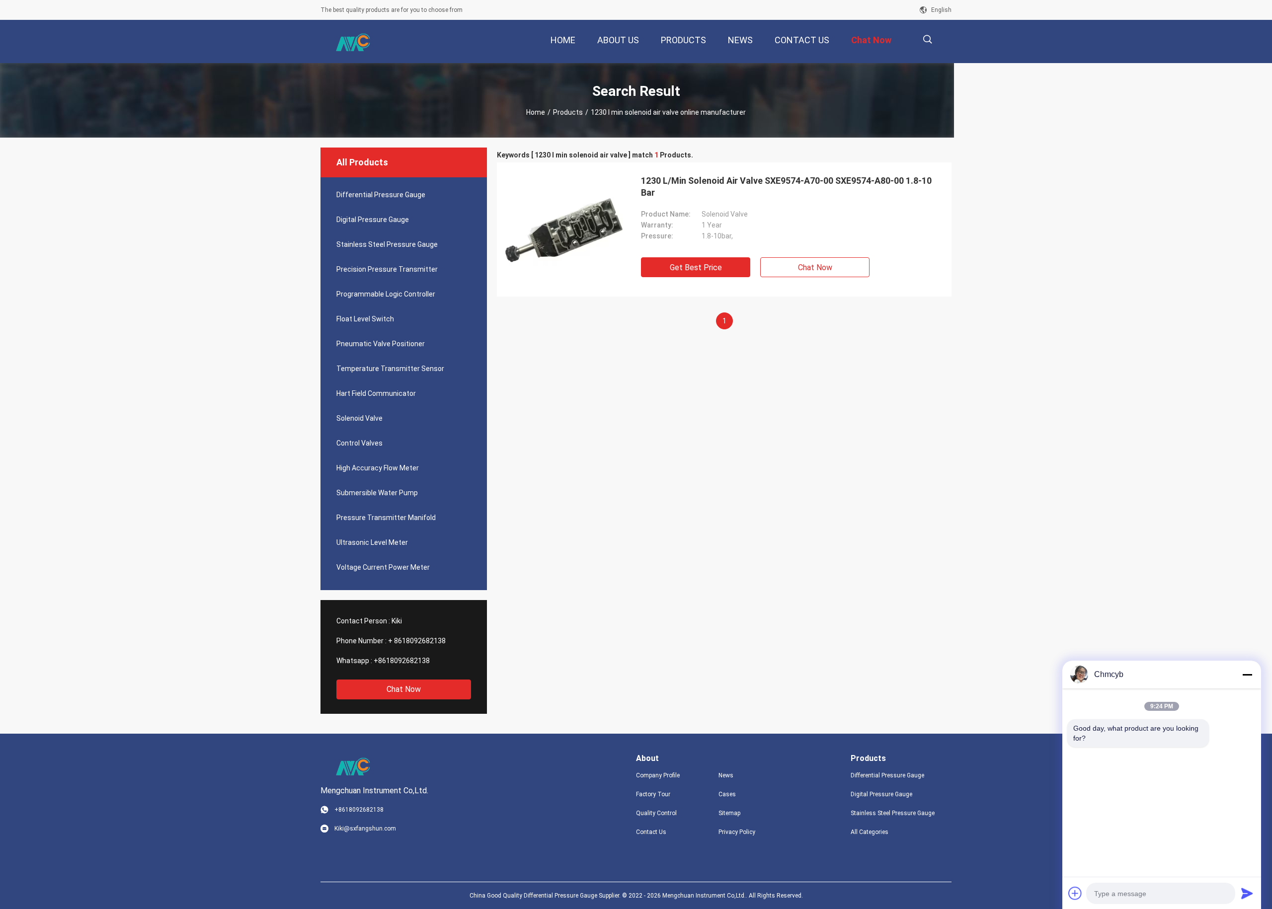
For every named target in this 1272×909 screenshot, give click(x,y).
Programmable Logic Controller (385, 294)
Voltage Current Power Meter (383, 567)
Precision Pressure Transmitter (387, 269)
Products (568, 112)
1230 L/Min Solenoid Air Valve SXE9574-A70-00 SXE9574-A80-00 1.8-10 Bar (786, 186)
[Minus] (1247, 675)
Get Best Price (696, 267)
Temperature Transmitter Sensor (390, 369)
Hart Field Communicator (376, 393)
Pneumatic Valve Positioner (380, 344)
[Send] (1247, 893)
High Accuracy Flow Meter (377, 468)
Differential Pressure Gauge (380, 195)
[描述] (927, 39)
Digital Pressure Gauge (372, 220)
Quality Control (656, 813)
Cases (727, 794)
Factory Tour (653, 794)
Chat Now (404, 689)
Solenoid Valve (359, 418)
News (725, 775)
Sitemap (729, 813)
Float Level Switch (365, 319)
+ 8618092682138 (417, 641)
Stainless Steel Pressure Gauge (387, 244)
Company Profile (658, 775)
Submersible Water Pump (377, 493)
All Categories (869, 832)
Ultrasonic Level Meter (372, 542)
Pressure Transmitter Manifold (386, 518)
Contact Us (651, 832)
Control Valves (359, 443)
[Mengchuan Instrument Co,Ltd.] (352, 42)
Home (535, 112)
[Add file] (1075, 893)
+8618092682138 (402, 661)
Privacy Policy (736, 832)
